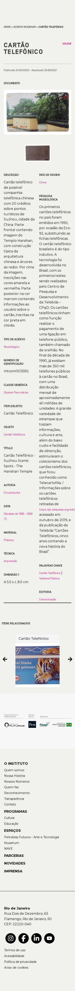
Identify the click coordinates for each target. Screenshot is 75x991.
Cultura (9, 817)
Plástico (9, 540)
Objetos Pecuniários (16, 392)
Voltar (66, 43)
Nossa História (14, 775)
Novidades (14, 863)
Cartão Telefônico (14, 434)
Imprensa (13, 871)
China (42, 182)
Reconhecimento (17, 793)
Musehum (11, 842)
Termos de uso (15, 950)
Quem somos (14, 770)
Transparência (14, 798)
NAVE (8, 848)
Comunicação (47, 599)
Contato (10, 804)
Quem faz (11, 787)
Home (7, 27)
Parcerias (14, 856)
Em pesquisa (12, 492)
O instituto (16, 764)
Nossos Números (16, 781)
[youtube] (49, 938)
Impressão (10, 561)
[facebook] (23, 938)
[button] (5, 659)
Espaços (12, 831)
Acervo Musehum (24, 27)
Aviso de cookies (16, 967)
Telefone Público (49, 578)
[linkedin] (36, 938)
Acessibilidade (14, 956)
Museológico (11, 346)
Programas (15, 811)
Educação (11, 823)
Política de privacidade (20, 962)
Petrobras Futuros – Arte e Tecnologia (31, 837)
